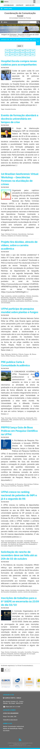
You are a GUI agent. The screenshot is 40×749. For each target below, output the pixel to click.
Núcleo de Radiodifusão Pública (13, 728)
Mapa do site (30, 5)
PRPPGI (26, 486)
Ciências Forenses (11, 234)
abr (22, 50)
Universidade (5, 302)
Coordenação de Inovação (14, 541)
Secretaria (6, 730)
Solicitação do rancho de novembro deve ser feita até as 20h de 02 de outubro (19, 555)
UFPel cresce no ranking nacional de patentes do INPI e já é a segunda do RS (19, 495)
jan (7, 50)
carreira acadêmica (18, 296)
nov (27, 54)
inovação (20, 542)
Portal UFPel (8, 8)
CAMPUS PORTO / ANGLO (13, 698)
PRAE (28, 590)
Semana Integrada (7, 654)
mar (17, 50)
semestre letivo (18, 419)
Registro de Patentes (15, 546)
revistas (35, 301)
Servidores (27, 419)
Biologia (8, 354)
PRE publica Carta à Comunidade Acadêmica (15, 363)
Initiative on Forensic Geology (17, 236)
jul (7, 54)
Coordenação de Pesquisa (14, 484)
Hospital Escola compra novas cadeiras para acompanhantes (19, 62)
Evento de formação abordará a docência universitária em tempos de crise (19, 118)
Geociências (22, 234)
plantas (25, 356)
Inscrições (28, 652)
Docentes (35, 296)
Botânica (15, 354)
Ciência (28, 296)
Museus (12, 356)
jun (32, 50)
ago (12, 54)
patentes (27, 542)
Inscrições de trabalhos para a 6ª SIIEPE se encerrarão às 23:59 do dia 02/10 (20, 601)
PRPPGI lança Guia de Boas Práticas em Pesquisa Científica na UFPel (19, 431)
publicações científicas (24, 301)
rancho (20, 592)
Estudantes (5, 297)
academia (8, 296)
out (22, 54)
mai (27, 50)
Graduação (20, 297)
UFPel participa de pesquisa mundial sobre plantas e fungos (19, 310)
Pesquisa (18, 299)
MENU (5, 22)
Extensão (13, 652)
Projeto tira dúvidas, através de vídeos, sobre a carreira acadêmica (19, 245)
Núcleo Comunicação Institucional (13, 726)
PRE (10, 419)
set (17, 54)
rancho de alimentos (30, 592)
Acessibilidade (9, 5)
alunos (7, 590)
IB (30, 354)
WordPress (23, 744)
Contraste (20, 5)
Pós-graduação (27, 299)
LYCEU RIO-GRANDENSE (10, 713)
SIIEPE (23, 655)
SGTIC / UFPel (27, 745)
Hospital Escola (10, 109)
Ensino (14, 418)
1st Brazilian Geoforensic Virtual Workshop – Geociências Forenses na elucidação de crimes (19, 179)
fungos (26, 354)
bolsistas (13, 590)
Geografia (12, 297)
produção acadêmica (8, 301)
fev (12, 50)
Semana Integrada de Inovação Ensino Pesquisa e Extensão (18, 654)
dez (32, 54)
